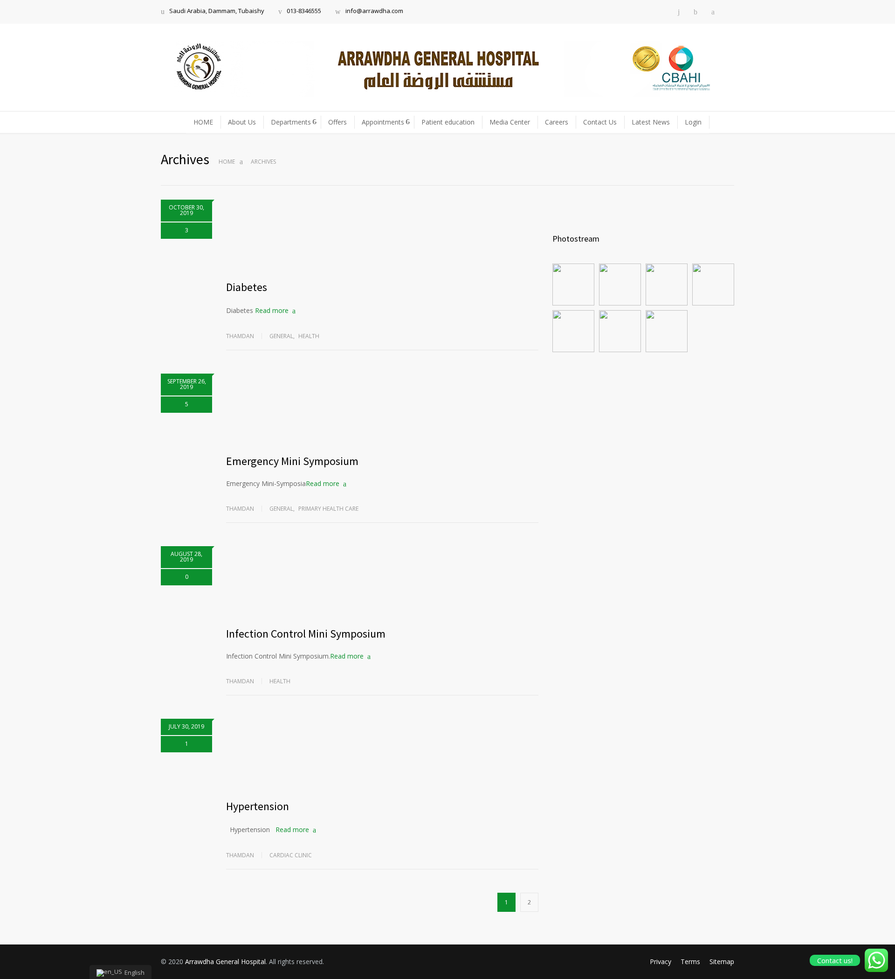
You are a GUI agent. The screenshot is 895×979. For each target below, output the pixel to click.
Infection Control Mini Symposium (306, 633)
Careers (556, 122)
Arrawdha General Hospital (225, 961)
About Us (242, 122)
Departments (291, 122)
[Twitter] (713, 12)
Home (227, 162)
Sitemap (721, 961)
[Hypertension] (382, 754)
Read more (272, 310)
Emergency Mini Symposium (292, 461)
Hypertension (257, 806)
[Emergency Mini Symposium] (382, 409)
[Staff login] (731, 11)
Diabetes (246, 287)
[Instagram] (679, 12)
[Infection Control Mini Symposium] (382, 581)
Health (308, 336)
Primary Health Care (328, 509)
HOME (203, 122)
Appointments (383, 122)
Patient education (448, 122)
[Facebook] (695, 12)
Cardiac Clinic (290, 855)
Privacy (660, 961)
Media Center (509, 122)
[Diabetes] (382, 235)
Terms (690, 961)
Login (693, 122)
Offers (337, 122)
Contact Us (600, 122)
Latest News (651, 122)
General (281, 336)
